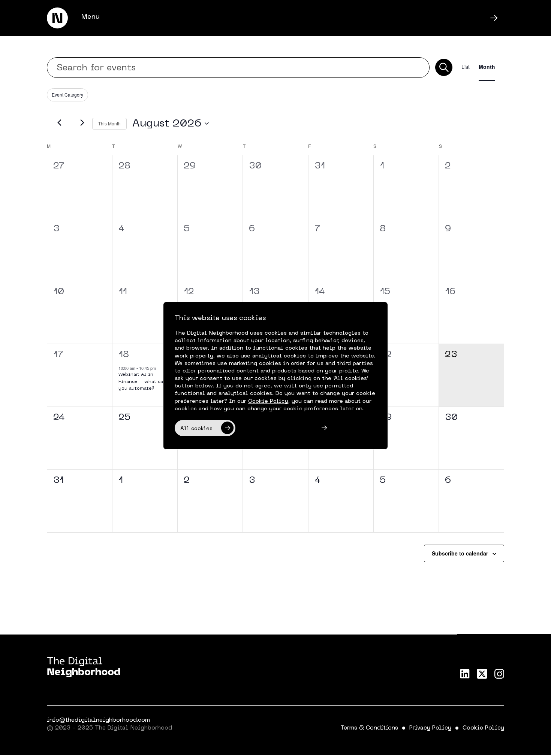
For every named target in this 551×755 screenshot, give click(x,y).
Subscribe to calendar (460, 553)
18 (123, 354)
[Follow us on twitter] (482, 674)
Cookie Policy (483, 728)
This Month (109, 123)
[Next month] (82, 122)
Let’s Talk (427, 18)
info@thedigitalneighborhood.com (98, 720)
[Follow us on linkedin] (465, 674)
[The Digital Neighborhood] (57, 17)
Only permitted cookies (276, 428)
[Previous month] (59, 122)
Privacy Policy (430, 728)
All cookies (196, 428)
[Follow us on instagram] (499, 674)
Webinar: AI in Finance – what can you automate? (142, 381)
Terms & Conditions (369, 728)
